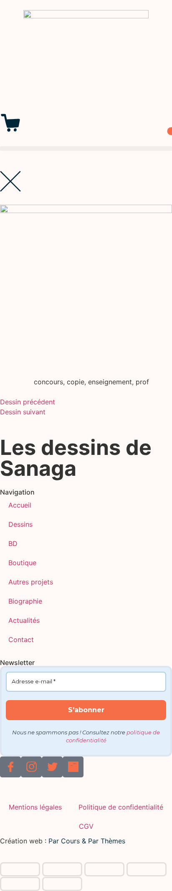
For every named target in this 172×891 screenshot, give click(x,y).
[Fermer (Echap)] (146, 869)
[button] (86, 148)
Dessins (20, 524)
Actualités (24, 620)
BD (13, 543)
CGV (86, 826)
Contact (21, 639)
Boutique (22, 562)
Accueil (19, 505)
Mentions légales (35, 807)
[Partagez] (104, 869)
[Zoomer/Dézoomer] (20, 869)
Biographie (25, 601)
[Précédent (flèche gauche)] (20, 884)
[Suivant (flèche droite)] (62, 884)
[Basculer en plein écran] (62, 869)
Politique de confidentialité (120, 807)
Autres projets (30, 582)
